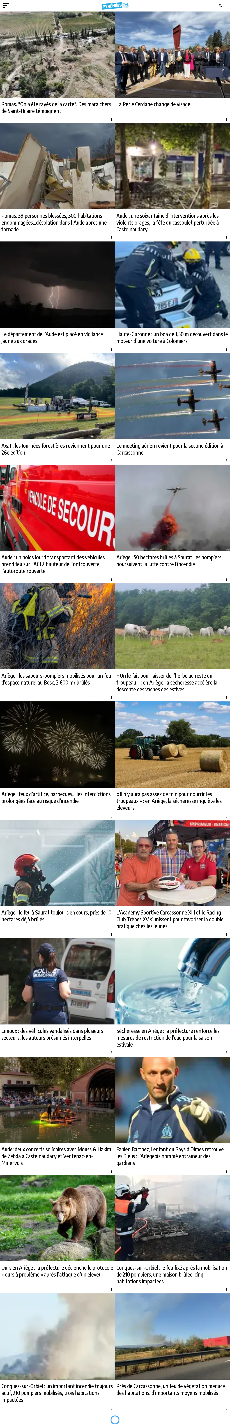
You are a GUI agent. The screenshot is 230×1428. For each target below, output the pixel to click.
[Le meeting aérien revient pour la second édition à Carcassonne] (172, 396)
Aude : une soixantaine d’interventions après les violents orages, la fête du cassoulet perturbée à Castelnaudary (167, 222)
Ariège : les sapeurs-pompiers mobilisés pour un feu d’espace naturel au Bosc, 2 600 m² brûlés (56, 679)
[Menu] (5, 5)
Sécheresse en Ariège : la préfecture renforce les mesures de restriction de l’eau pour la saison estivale (168, 1037)
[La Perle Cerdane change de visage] (172, 54)
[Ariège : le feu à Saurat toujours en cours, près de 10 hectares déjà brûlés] (57, 863)
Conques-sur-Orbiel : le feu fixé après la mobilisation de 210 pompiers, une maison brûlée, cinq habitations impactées (171, 1274)
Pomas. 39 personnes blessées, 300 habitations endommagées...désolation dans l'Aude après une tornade (54, 222)
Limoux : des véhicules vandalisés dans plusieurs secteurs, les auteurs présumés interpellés (52, 1034)
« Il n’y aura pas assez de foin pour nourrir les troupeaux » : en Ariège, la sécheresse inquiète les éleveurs (169, 801)
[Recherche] (220, 5)
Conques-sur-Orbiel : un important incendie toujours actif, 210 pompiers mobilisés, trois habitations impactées (57, 1393)
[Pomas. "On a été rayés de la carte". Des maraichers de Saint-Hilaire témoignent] (57, 54)
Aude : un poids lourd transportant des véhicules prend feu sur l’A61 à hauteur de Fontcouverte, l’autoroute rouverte (53, 564)
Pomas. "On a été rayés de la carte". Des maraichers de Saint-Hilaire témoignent (56, 107)
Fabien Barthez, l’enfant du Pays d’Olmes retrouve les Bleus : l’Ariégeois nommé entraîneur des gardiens (170, 1156)
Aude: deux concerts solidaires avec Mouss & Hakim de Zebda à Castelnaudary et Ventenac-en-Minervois (56, 1156)
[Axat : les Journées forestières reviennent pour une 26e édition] (57, 396)
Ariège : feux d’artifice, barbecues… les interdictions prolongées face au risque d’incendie (56, 797)
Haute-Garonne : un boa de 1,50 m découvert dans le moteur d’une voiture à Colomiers (172, 337)
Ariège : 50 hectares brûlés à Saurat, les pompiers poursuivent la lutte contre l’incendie (168, 560)
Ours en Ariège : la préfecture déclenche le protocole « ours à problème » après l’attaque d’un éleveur (57, 1271)
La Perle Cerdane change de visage (153, 104)
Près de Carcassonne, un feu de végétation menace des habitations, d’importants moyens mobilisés (170, 1389)
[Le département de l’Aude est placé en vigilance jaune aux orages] (57, 284)
